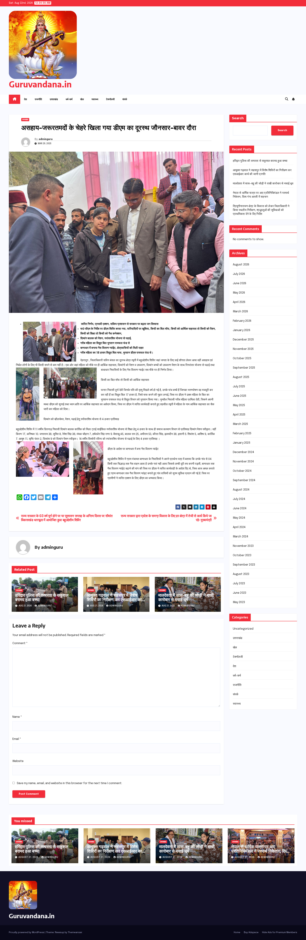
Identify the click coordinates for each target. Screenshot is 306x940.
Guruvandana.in (40, 84)
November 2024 (243, 461)
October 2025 (242, 358)
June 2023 (239, 593)
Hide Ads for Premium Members (279, 932)
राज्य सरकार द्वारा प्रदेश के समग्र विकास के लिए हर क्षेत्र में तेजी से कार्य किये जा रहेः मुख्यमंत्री (166, 518)
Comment (20, 643)
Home (237, 932)
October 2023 (242, 555)
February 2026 (242, 321)
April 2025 (239, 414)
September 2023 (244, 564)
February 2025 (242, 433)
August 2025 (241, 377)
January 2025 (241, 443)
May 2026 (239, 292)
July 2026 (239, 274)
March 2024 (240, 536)
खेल (82, 99)
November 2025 (243, 349)
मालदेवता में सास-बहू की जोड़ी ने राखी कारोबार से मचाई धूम (186, 597)
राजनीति (38, 99)
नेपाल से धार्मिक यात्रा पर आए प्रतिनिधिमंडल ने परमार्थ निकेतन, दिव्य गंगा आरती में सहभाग (259, 851)
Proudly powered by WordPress (27, 932)
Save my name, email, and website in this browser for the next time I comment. (69, 783)
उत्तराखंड (54, 99)
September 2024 (244, 480)
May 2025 (239, 405)
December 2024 (243, 452)
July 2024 (239, 499)
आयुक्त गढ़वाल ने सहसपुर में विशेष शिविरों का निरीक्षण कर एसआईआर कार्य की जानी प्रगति (115, 599)
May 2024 (239, 518)
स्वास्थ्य (95, 99)
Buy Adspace (251, 932)
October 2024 (242, 471)
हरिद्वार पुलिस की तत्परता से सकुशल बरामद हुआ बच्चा (42, 597)
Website (18, 761)
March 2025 (240, 424)
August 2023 (241, 574)
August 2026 (241, 264)
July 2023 (239, 583)
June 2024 (240, 508)
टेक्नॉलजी (110, 99)
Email (16, 739)
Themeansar (75, 932)
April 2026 (239, 302)
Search (238, 118)
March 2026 (240, 311)
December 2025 (243, 339)
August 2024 (241, 489)
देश (25, 99)
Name (17, 716)
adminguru (46, 139)
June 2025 (239, 396)
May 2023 (239, 602)
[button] (286, 99)
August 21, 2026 (28, 857)
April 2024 (239, 527)
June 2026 (239, 283)
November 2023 (243, 546)
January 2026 (241, 330)
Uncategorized (243, 629)
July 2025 (239, 386)
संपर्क (124, 99)
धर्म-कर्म (69, 99)
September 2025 (244, 367)
